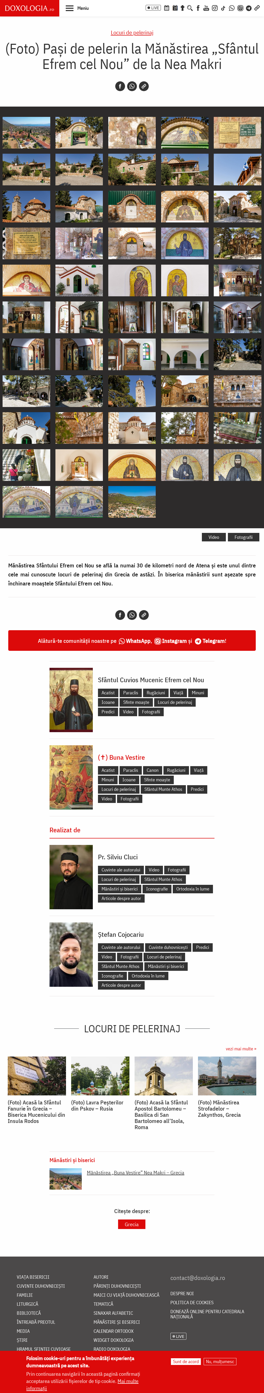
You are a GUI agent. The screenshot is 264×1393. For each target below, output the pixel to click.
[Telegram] (249, 7)
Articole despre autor (121, 898)
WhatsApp (138, 640)
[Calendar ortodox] (166, 7)
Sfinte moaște (136, 702)
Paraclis (130, 693)
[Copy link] (144, 86)
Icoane (108, 702)
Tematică (103, 1304)
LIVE (155, 7)
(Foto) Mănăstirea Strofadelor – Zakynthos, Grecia (219, 1108)
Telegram (214, 640)
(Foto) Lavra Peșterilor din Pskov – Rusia (97, 1105)
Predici (108, 712)
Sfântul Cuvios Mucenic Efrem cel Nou (151, 680)
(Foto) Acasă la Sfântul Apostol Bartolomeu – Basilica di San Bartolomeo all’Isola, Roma (161, 1114)
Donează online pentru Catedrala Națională (207, 1314)
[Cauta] (190, 7)
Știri (22, 1340)
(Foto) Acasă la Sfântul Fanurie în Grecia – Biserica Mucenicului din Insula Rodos (36, 1111)
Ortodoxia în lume (192, 889)
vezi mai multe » (241, 1049)
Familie (25, 1295)
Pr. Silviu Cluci (118, 857)
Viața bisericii (33, 1277)
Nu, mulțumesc (220, 1361)
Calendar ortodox (114, 1331)
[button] (77, 8)
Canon (153, 770)
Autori (101, 1277)
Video (214, 537)
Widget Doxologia (114, 1340)
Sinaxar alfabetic (113, 1313)
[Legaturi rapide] (257, 7)
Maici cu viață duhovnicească (126, 1295)
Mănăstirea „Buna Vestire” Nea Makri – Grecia (135, 1172)
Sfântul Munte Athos (163, 789)
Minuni (198, 693)
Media (23, 1331)
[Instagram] (214, 7)
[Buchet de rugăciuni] (182, 7)
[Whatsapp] (132, 86)
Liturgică (27, 1304)
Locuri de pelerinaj (132, 32)
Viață (178, 693)
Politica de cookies (191, 1302)
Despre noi (182, 1293)
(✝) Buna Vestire (121, 757)
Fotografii (244, 537)
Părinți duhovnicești (117, 1286)
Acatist (108, 693)
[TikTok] (223, 7)
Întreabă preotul (36, 1322)
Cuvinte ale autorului (121, 870)
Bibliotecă (29, 1313)
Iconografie (157, 889)
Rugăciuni (156, 693)
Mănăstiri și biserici (120, 889)
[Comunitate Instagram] (240, 7)
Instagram (174, 640)
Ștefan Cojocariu (121, 934)
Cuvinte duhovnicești (168, 947)
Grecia (132, 1224)
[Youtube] (206, 7)
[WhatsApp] (231, 7)
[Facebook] (198, 7)
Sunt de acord (186, 1361)
